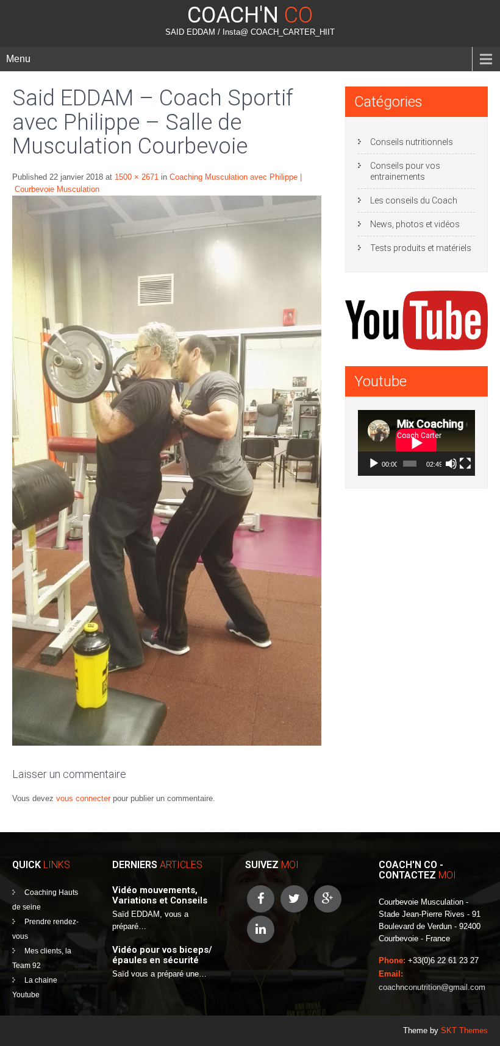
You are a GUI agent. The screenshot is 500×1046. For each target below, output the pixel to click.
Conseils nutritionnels (411, 142)
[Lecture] (374, 464)
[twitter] (294, 899)
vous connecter (83, 798)
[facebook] (260, 899)
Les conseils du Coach (413, 200)
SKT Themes (464, 1030)
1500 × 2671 (137, 177)
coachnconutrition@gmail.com (432, 987)
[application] (416, 443)
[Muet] (451, 464)
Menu (18, 59)
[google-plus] (327, 899)
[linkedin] (260, 929)
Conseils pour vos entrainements (405, 171)
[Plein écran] (465, 464)
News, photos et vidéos (415, 224)
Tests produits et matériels (420, 248)
